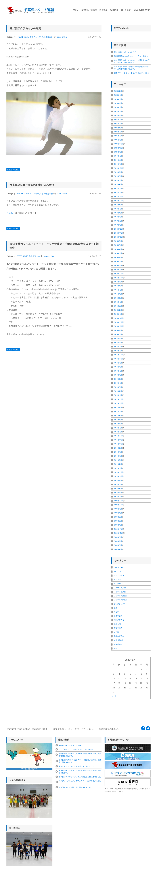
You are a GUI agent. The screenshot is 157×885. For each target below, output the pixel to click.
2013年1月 (118, 395)
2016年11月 (118, 233)
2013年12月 (118, 354)
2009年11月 (118, 500)
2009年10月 (118, 504)
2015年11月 (118, 273)
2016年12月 (118, 229)
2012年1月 (118, 431)
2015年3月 (118, 306)
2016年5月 (118, 253)
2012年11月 (118, 399)
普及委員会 (118, 628)
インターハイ (119, 583)
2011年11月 (118, 440)
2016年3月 (118, 261)
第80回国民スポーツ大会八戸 (125, 52)
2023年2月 (118, 115)
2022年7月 (118, 123)
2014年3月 (118, 342)
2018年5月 (118, 180)
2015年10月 (118, 277)
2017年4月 (118, 216)
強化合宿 (117, 624)
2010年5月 (118, 492)
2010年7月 (118, 484)
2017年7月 (118, 208)
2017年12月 (118, 196)
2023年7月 (118, 111)
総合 (115, 648)
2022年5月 (118, 127)
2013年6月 (118, 375)
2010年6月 (118, 488)
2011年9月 (118, 448)
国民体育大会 (119, 620)
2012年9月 (118, 407)
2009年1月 (118, 525)
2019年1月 (118, 164)
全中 (115, 608)
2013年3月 (118, 387)
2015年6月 (118, 294)
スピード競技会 (120, 591)
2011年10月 (118, 444)
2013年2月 (118, 391)
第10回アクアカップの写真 (25, 28)
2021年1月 (118, 140)
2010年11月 (118, 472)
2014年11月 (118, 322)
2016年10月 (118, 237)
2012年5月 (118, 419)
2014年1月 (118, 350)
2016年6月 (118, 249)
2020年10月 (118, 148)
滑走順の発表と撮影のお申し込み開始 (32, 185)
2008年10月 (118, 533)
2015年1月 (118, 314)
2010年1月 (118, 496)
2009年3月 (118, 517)
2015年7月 (118, 290)
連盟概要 (103, 9)
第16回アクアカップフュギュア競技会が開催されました (80, 777)
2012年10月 (118, 403)
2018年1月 (118, 192)
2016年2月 (118, 265)
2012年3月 (118, 423)
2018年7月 (118, 176)
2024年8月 (118, 103)
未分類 (116, 632)
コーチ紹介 (126, 9)
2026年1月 (118, 95)
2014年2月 (118, 346)
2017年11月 (118, 200)
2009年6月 (118, 513)
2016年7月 (118, 245)
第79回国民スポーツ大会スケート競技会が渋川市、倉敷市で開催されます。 (131, 67)
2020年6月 (118, 152)
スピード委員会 (120, 587)
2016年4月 (118, 257)
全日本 (116, 612)
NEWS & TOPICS (89, 9)
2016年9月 (118, 241)
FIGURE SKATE (23, 37)
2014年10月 (118, 326)
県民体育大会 (47, 37)
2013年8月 (118, 366)
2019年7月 (118, 156)
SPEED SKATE (22, 256)
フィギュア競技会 (120, 599)
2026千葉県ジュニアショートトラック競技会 (131, 56)
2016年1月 (118, 269)
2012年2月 (118, 427)
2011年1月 (118, 468)
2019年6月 (118, 160)
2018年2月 (118, 188)
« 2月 (114, 696)
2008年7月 (118, 545)
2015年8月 (118, 285)
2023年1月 (118, 119)
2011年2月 (118, 464)
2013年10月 (118, 359)
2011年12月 (118, 435)
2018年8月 (118, 172)
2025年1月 (118, 99)
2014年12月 (118, 318)
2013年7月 (118, 371)
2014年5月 (118, 338)
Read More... (13, 169)
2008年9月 (118, 537)
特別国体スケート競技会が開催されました (75, 787)
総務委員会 (118, 644)
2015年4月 (118, 302)
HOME (75, 9)
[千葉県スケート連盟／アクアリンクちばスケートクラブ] (31, 10)
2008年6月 (118, 549)
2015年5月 (118, 298)
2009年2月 (118, 521)
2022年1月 (118, 131)
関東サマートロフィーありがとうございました (131, 73)
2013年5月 (118, 379)
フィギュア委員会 (120, 595)
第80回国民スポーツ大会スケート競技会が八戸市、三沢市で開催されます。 (131, 61)
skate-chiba (62, 37)
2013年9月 (118, 362)
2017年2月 (118, 221)
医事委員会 (118, 616)
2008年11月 (118, 529)
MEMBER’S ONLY (142, 9)
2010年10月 (118, 476)
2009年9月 (118, 509)
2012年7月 (118, 411)
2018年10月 (118, 168)
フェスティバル (120, 604)
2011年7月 (118, 452)
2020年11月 (118, 144)
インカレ (117, 579)
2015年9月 (118, 281)
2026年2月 (118, 91)
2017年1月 (118, 225)
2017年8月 (118, 204)
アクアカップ (35, 37)
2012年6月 (118, 415)
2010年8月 (118, 480)
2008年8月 (118, 541)
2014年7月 (118, 334)
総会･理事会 (118, 640)
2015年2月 (118, 310)
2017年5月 (118, 212)
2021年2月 (118, 135)
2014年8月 (118, 330)
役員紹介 (114, 9)
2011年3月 (118, 460)
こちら (9, 213)
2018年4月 (118, 184)
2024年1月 (118, 107)
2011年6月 (118, 456)
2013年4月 (118, 383)
